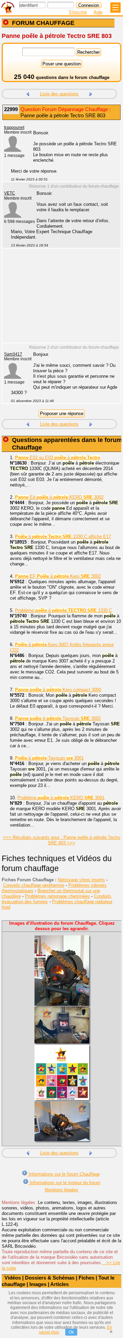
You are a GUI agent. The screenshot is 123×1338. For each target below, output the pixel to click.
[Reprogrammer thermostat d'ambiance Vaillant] (91, 93)
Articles (59, 1284)
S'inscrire (78, 12)
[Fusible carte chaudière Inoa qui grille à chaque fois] (28, 93)
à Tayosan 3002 (58, 718)
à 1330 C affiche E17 (63, 536)
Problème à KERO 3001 (61, 797)
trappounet (14, 127)
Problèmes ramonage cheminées (57, 896)
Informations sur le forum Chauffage (63, 1174)
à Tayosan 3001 (49, 758)
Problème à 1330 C (63, 610)
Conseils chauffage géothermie (33, 885)
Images (37, 1284)
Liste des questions (59, 93)
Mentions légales (61, 1189)
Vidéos (12, 1278)
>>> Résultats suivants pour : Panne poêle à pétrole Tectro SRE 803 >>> (61, 840)
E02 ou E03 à (57, 457)
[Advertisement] (58, 300)
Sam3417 (13, 354)
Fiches (86, 1278)
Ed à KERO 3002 (59, 497)
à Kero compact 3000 (58, 689)
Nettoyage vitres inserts (81, 879)
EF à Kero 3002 (58, 576)
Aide (98, 12)
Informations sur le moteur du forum (64, 1182)
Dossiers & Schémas (49, 1278)
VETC (9, 193)
